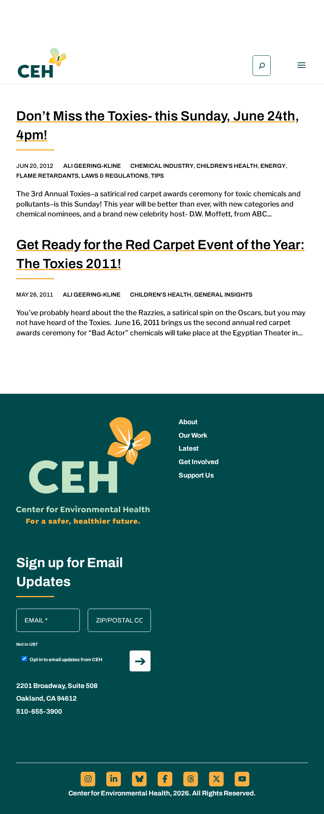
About (188, 422)
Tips (157, 176)
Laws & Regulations (114, 176)
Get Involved (199, 462)
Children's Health (227, 166)
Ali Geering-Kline (92, 166)
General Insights (223, 294)
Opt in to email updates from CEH (66, 659)
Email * (30, 612)
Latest (189, 448)
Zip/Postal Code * (115, 612)
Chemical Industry (162, 166)
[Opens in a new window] (88, 779)
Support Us (196, 475)
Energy (273, 166)
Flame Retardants (47, 176)
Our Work (193, 435)
